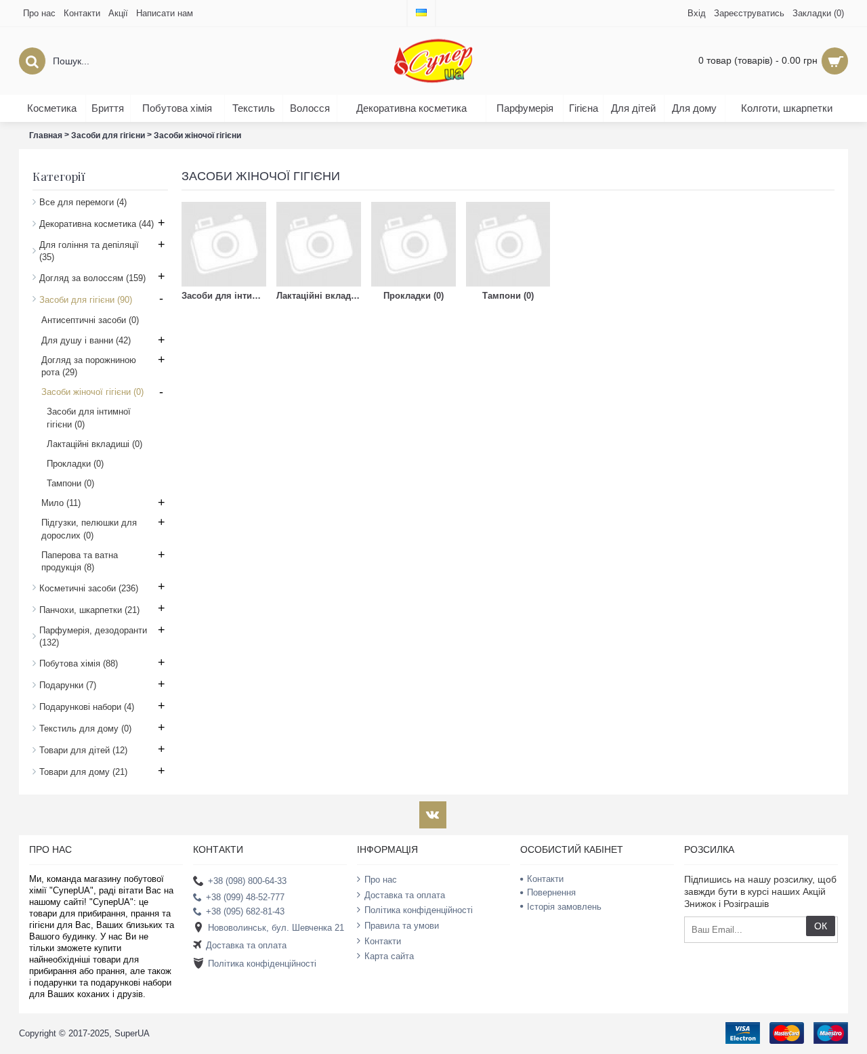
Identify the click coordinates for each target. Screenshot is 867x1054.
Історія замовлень (564, 907)
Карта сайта (389, 956)
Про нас (380, 879)
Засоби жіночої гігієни (197, 135)
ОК (820, 926)
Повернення (551, 892)
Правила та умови (401, 926)
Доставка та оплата (246, 945)
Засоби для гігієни (108, 135)
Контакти (382, 940)
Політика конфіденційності (262, 963)
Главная (45, 135)
